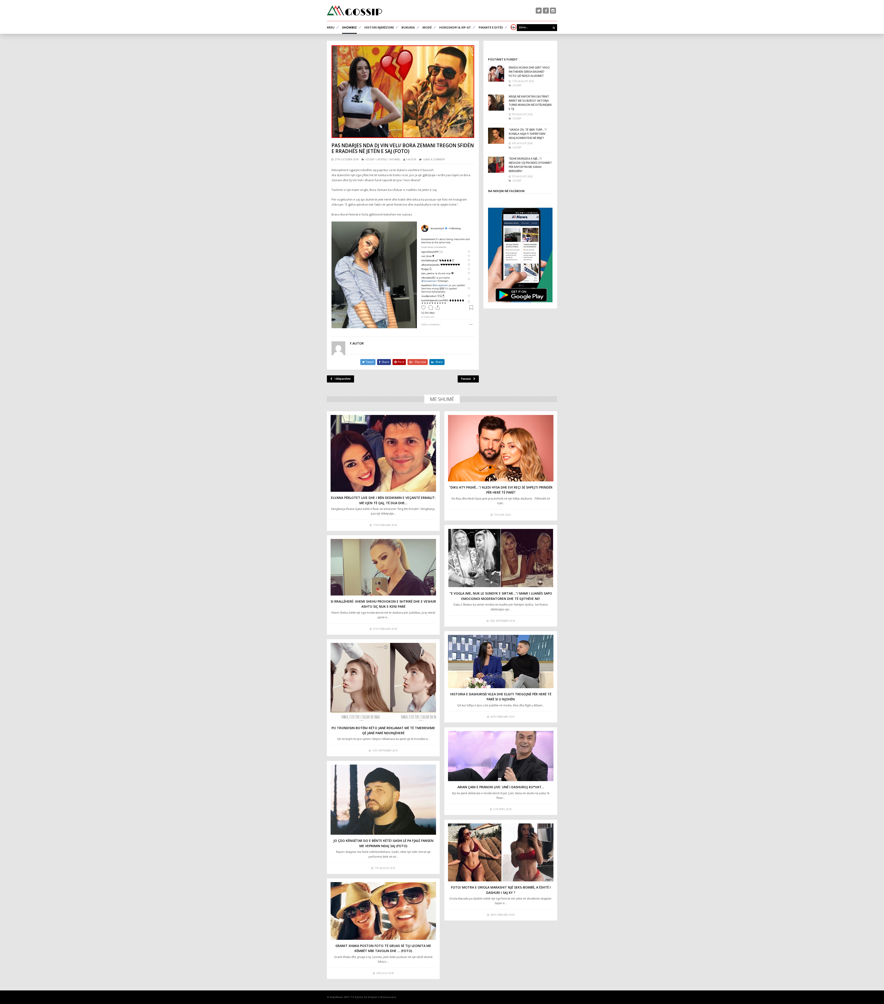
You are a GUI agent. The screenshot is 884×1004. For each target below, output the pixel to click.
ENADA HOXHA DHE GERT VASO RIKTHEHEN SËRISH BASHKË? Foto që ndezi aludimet (529, 72)
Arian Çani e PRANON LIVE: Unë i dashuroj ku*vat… (500, 787)
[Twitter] (539, 11)
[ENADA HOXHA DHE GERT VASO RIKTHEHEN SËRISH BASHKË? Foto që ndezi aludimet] (496, 74)
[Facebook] (546, 11)
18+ (513, 27)
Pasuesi (466, 379)
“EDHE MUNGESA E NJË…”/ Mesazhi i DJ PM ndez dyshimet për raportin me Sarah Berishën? (530, 165)
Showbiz (349, 27)
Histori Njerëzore (379, 27)
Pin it (401, 362)
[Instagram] (553, 11)
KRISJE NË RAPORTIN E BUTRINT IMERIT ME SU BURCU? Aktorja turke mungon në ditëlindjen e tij (530, 103)
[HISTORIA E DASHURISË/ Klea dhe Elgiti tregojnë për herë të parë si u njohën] (500, 661)
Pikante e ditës (491, 27)
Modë (427, 27)
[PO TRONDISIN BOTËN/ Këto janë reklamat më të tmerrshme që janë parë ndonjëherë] (383, 682)
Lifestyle (381, 159)
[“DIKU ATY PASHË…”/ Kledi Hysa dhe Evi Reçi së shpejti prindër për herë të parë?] (500, 448)
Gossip (369, 159)
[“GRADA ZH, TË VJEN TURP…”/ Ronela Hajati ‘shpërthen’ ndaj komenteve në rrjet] (496, 136)
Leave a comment (434, 159)
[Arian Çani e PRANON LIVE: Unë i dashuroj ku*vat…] (500, 756)
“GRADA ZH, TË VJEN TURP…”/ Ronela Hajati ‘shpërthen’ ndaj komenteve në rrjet (528, 134)
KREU (330, 27)
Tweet (370, 362)
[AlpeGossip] (354, 10)
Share (385, 362)
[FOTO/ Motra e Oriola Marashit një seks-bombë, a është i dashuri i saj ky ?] (500, 852)
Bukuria (408, 27)
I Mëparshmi (343, 379)
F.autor (411, 159)
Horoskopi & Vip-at (455, 27)
